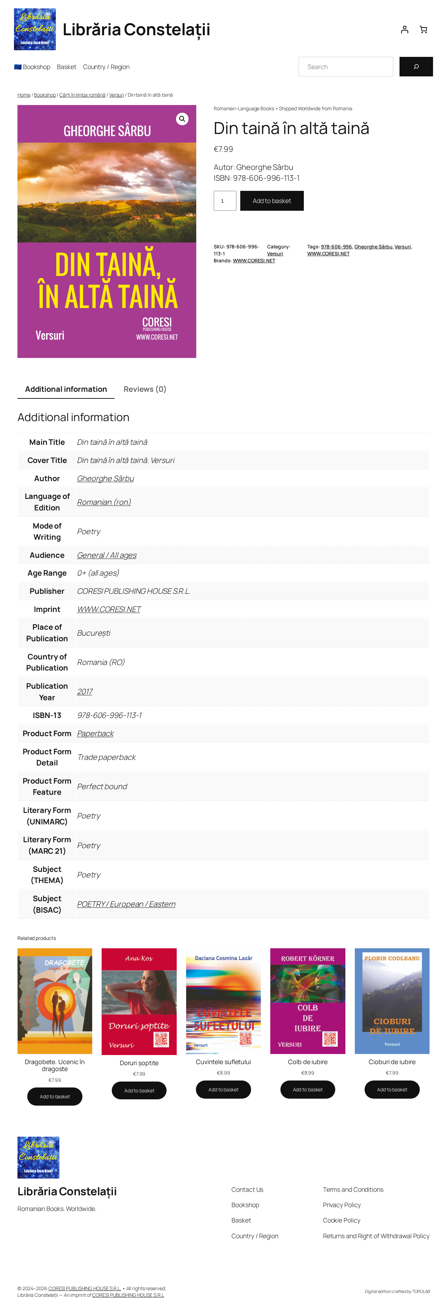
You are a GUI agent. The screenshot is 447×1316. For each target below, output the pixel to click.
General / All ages (106, 555)
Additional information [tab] (66, 389)
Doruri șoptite (139, 1062)
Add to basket (272, 200)
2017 (84, 691)
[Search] (416, 66)
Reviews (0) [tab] (145, 389)
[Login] (404, 29)
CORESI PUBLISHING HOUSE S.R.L (128, 1295)
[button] (182, 119)
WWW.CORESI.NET (328, 253)
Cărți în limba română (82, 94)
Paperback (95, 733)
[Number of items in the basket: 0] (423, 29)
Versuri (116, 94)
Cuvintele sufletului (223, 1061)
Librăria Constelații (136, 29)
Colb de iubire (308, 1061)
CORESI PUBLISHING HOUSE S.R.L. (85, 1288)
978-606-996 (336, 246)
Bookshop (45, 94)
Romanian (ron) (104, 502)
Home (23, 94)
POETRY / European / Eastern (126, 904)
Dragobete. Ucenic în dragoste (55, 1065)
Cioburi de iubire (392, 1061)
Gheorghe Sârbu (373, 246)
